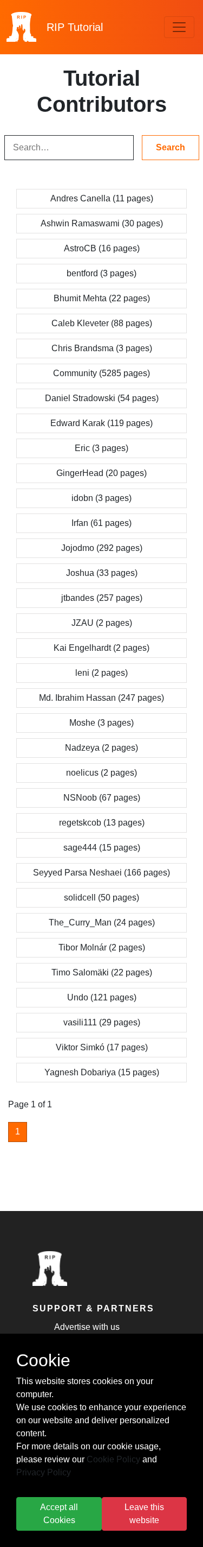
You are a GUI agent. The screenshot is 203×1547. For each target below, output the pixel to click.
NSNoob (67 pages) (101, 797)
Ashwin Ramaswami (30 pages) (102, 223)
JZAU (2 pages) (101, 622)
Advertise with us (87, 1327)
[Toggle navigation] (179, 27)
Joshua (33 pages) (101, 573)
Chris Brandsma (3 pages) (101, 348)
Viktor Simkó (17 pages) (102, 1047)
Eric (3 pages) (101, 448)
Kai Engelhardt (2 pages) (101, 647)
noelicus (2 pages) (101, 772)
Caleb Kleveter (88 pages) (101, 323)
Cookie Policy (113, 1459)
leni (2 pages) (101, 672)
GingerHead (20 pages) (101, 473)
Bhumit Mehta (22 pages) (102, 298)
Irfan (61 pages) (101, 523)
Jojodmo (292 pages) (101, 548)
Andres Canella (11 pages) (101, 198)
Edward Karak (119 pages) (101, 423)
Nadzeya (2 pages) (101, 747)
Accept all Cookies (59, 1513)
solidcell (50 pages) (101, 897)
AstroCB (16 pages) (102, 248)
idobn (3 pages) (101, 498)
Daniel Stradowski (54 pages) (102, 398)
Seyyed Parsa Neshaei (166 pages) (101, 872)
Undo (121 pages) (101, 997)
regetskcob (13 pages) (102, 822)
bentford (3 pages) (101, 273)
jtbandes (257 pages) (101, 598)
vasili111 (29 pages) (101, 1022)
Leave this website (144, 1513)
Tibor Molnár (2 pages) (101, 947)
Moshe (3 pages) (101, 722)
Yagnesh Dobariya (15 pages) (101, 1072)
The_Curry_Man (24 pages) (102, 922)
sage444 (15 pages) (101, 847)
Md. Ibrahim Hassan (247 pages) (101, 697)
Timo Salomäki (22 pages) (101, 972)
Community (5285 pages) (101, 373)
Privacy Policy (43, 1472)
